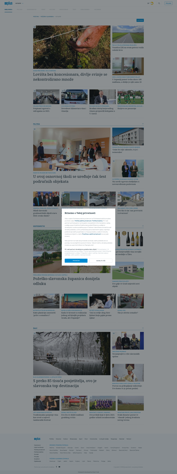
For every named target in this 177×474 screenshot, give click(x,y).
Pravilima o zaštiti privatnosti (91, 234)
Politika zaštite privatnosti (83, 221)
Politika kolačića (97, 221)
